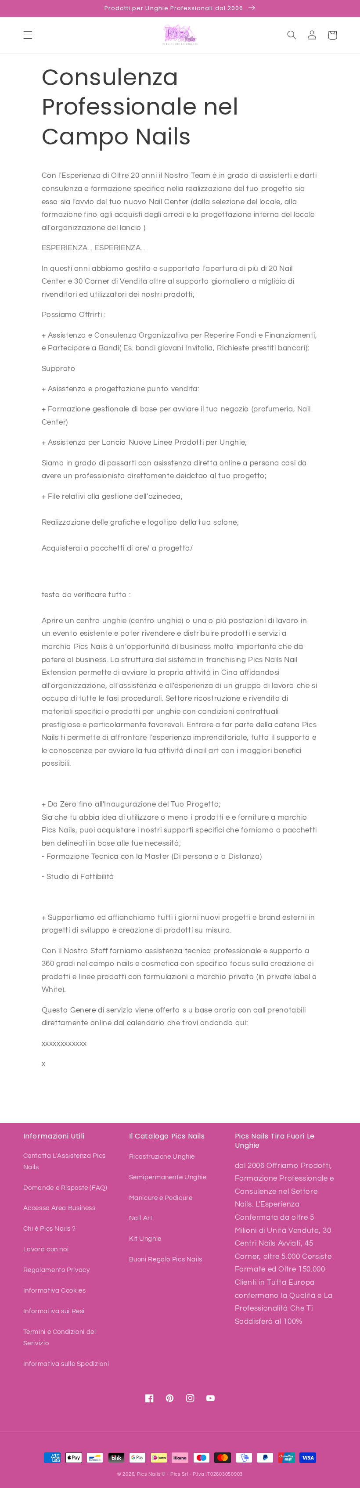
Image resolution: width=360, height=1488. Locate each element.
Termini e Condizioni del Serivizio (59, 1338)
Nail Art (141, 1218)
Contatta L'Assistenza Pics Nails (64, 1162)
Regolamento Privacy (56, 1270)
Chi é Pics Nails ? (49, 1228)
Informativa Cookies (54, 1290)
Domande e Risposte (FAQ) (65, 1188)
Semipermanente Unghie (168, 1177)
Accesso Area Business (59, 1208)
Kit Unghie (145, 1239)
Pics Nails (148, 1474)
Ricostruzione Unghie (162, 1156)
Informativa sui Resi (54, 1311)
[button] (28, 35)
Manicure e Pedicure (161, 1198)
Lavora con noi (46, 1249)
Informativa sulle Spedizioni (66, 1364)
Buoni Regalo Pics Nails (166, 1259)
